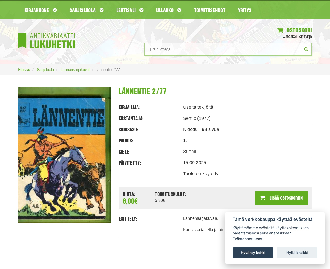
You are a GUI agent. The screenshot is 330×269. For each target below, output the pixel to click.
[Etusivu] (46, 33)
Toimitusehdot (209, 10)
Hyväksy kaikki (253, 252)
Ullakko (165, 10)
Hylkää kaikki (297, 252)
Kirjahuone (37, 10)
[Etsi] (306, 49)
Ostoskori (298, 30)
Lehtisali (126, 10)
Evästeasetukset (247, 239)
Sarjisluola (83, 10)
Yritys (244, 10)
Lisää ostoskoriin (285, 198)
